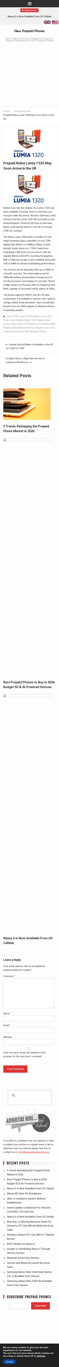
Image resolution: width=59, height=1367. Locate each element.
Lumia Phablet (16, 320)
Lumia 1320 (12, 316)
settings (41, 1356)
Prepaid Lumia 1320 (45, 327)
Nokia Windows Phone (23, 327)
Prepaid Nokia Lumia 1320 (16, 331)
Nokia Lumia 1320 (19, 324)
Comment (9, 976)
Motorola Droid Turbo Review (23, 1257)
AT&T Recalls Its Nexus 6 (21, 1243)
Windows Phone (38, 331)
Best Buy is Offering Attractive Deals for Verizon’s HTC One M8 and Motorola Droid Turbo (30, 1225)
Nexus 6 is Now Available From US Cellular (30, 1188)
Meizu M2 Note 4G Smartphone (24, 1193)
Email (7, 1025)
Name (7, 1013)
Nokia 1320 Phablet (34, 320)
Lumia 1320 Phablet (29, 316)
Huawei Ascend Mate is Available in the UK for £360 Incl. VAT (29, 346)
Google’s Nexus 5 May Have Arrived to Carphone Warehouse (25, 360)
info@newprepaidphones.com (34, 1152)
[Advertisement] (29, 75)
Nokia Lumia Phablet (39, 324)
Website (7, 1037)
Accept (9, 1362)
